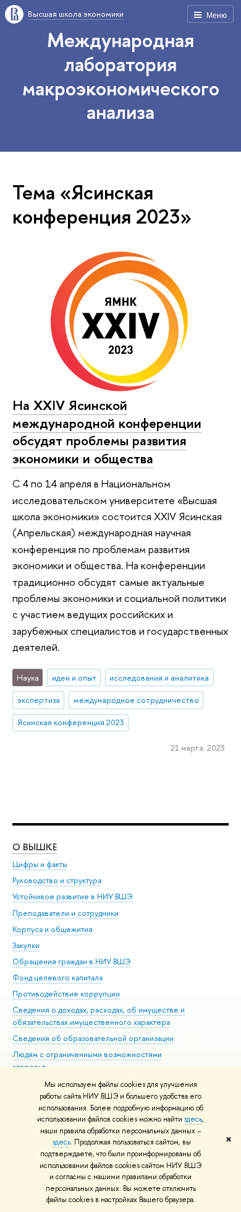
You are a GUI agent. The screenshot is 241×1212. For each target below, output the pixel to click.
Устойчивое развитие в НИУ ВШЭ (72, 896)
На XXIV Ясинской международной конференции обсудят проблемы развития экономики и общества (106, 432)
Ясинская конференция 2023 (70, 722)
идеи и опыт (74, 677)
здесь (193, 1119)
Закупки (26, 945)
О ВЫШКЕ (34, 846)
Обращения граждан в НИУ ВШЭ (71, 961)
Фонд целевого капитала (57, 977)
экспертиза (38, 699)
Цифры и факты (39, 864)
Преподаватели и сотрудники (65, 913)
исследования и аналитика (159, 677)
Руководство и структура (56, 880)
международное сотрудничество (136, 699)
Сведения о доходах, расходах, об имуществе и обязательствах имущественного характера (98, 1016)
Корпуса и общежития (52, 929)
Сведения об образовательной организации (93, 1038)
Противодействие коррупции (66, 993)
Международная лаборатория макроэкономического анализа (120, 75)
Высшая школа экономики (76, 13)
